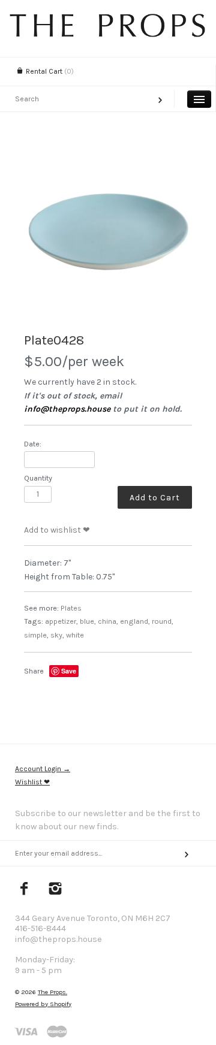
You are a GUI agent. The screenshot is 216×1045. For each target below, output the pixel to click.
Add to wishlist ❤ (57, 530)
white (75, 634)
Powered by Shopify (43, 1004)
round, (162, 621)
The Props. (52, 992)
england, (135, 621)
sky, (57, 634)
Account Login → (42, 769)
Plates (71, 607)
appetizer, (61, 621)
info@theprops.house (67, 409)
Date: (32, 443)
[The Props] (108, 34)
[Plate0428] (108, 235)
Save (68, 670)
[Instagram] (55, 889)
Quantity (38, 477)
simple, (36, 634)
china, (108, 621)
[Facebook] (24, 889)
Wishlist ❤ (32, 782)
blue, (88, 621)
